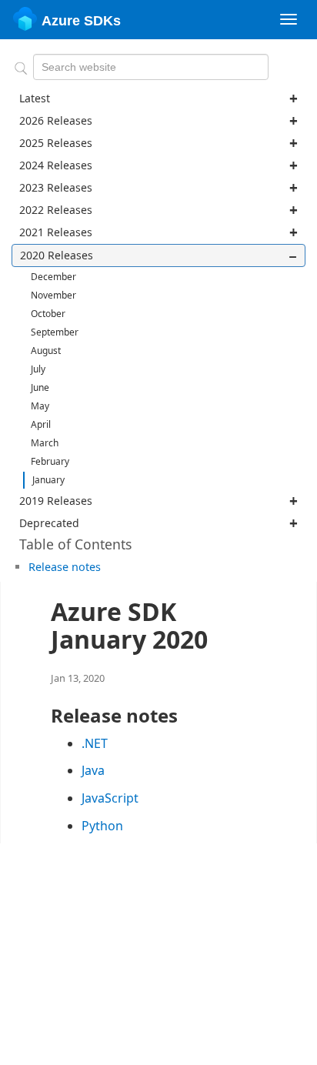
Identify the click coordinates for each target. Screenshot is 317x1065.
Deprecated (49, 523)
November (53, 295)
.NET (95, 743)
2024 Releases (55, 165)
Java (93, 770)
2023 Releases (55, 187)
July (38, 369)
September (54, 332)
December (53, 276)
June (40, 387)
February (50, 461)
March (44, 442)
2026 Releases (55, 120)
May (40, 405)
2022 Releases (55, 209)
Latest (34, 98)
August (46, 350)
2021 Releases (55, 232)
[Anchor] (106, 566)
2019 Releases (55, 500)
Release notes (64, 566)
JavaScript (110, 798)
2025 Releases (55, 142)
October (48, 313)
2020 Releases (56, 255)
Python (102, 825)
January (48, 479)
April (41, 424)
